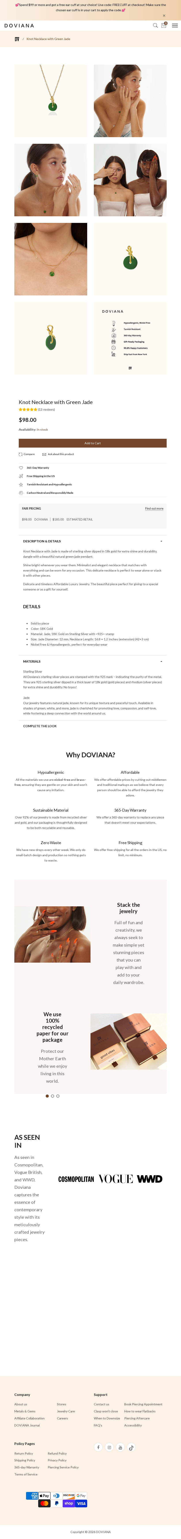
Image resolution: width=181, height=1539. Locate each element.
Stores (61, 1404)
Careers (62, 1418)
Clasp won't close (106, 1411)
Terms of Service (26, 1474)
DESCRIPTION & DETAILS (42, 541)
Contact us (101, 1404)
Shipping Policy (24, 1460)
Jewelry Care (66, 1411)
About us (20, 1404)
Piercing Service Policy (63, 1467)
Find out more (154, 508)
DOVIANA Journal (27, 1425)
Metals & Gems (25, 1411)
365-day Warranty (26, 1467)
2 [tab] (52, 1096)
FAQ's (98, 1425)
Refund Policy (57, 1453)
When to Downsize (107, 1418)
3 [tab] (57, 1096)
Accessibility (133, 1425)
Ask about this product (60, 454)
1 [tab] (47, 1096)
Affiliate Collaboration (29, 1418)
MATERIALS (31, 661)
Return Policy (23, 1453)
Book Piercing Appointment (143, 1404)
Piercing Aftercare (137, 1418)
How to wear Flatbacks (140, 1411)
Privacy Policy (57, 1460)
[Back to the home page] (17, 39)
